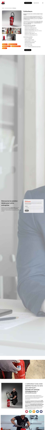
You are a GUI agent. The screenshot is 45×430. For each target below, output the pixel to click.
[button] (22, 369)
